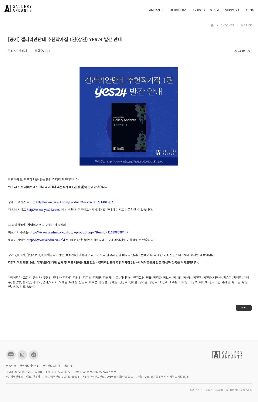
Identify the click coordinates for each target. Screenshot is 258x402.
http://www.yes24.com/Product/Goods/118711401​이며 (74, 202)
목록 (244, 308)
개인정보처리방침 (29, 365)
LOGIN (249, 10)
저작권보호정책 (51, 365)
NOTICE (246, 25)
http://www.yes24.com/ (43, 209)
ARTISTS (198, 10)
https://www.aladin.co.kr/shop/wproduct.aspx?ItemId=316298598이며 (78, 232)
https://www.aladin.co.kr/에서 (47, 239)
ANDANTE (156, 10)
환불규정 (68, 365)
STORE (215, 10)
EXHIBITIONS (178, 10)
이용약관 (11, 365)
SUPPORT (232, 10)
